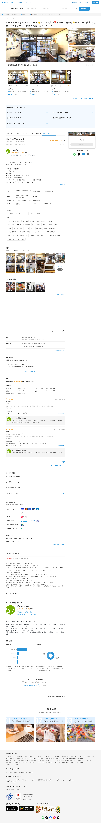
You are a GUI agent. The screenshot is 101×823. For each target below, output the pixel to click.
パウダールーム (20, 760)
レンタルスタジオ (27, 756)
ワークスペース (37, 756)
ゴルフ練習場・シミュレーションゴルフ (66, 760)
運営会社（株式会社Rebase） (13, 781)
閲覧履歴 (20, 2)
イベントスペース (60, 758)
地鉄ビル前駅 (35, 346)
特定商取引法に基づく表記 (44, 780)
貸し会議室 (19, 756)
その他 (17, 764)
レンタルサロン (57, 756)
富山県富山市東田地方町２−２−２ (15, 144)
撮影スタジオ (65, 756)
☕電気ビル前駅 (34, 14)
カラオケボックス (50, 760)
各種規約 (18, 780)
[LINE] (43, 817)
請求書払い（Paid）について (13, 541)
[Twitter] (46, 817)
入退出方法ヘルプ (28, 371)
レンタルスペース (12, 213)
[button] (27, 113)
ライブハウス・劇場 (63, 762)
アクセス (18, 133)
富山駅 (39, 343)
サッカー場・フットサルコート (36, 762)
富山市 (28, 14)
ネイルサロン (81, 758)
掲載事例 (30, 772)
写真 (12, 133)
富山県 (23, 14)
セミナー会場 (73, 756)
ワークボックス (82, 756)
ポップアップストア (87, 760)
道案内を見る (58, 350)
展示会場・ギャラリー (30, 760)
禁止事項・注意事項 (35, 133)
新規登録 (95, 2)
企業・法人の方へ (10, 789)
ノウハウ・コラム (10, 780)
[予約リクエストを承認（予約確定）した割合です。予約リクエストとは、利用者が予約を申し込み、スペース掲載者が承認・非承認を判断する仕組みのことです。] (20, 155)
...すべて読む (61, 184)
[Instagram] (54, 817)
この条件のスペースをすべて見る (81, 98)
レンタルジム (28, 758)
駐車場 (79, 760)
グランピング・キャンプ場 (76, 762)
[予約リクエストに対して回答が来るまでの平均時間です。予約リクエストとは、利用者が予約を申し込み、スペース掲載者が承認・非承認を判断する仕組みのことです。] (35, 155)
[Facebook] (50, 817)
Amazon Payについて (11, 535)
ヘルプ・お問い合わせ (49, 133)
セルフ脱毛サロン (10, 764)
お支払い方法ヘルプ (58, 544)
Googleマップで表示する (56, 331)
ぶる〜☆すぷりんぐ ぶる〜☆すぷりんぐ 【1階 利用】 (51, 14)
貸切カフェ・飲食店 (16, 14)
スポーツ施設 (41, 760)
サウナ (86, 762)
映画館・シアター (10, 760)
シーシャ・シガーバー (51, 762)
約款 (23, 780)
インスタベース (6, 14)
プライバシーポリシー (31, 780)
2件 (64, 140)
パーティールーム (23, 213)
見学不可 (61, 144)
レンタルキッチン (19, 758)
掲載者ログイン (23, 772)
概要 (8, 133)
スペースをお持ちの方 (75, 2)
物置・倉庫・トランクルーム (13, 762)
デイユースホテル (50, 758)
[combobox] (51, 8)
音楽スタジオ (90, 756)
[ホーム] (7, 2)
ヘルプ (29, 2)
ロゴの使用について (70, 780)
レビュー (24, 133)
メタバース (24, 762)
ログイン (87, 2)
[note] (58, 817)
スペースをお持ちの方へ (12, 772)
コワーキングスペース (38, 758)
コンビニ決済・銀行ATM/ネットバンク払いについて (19, 538)
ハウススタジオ (10, 758)
